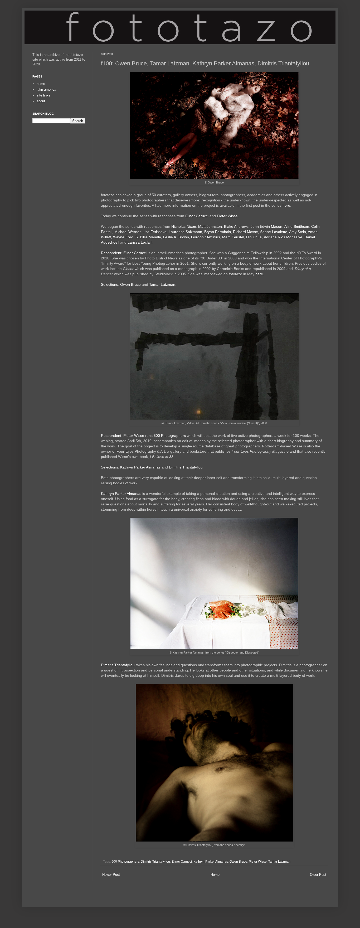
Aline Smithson (296, 226)
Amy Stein (297, 232)
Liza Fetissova (155, 232)
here (286, 205)
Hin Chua (254, 237)
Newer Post (111, 875)
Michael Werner (127, 232)
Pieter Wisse (227, 216)
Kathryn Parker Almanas (140, 467)
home (41, 84)
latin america (46, 89)
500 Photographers (170, 435)
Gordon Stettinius (205, 237)
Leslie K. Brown (176, 237)
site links (43, 95)
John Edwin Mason (266, 226)
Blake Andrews (236, 226)
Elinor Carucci (196, 216)
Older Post (318, 875)
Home (215, 875)
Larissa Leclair (140, 242)
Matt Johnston (210, 226)
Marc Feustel (233, 237)
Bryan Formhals (217, 232)
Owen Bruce (130, 284)
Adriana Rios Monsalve (283, 237)
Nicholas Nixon (183, 226)
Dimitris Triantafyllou (186, 467)
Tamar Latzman (162, 284)
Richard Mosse (245, 232)
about (41, 101)
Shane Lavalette (273, 232)
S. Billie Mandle (148, 237)
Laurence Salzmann (185, 232)
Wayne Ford (123, 237)
